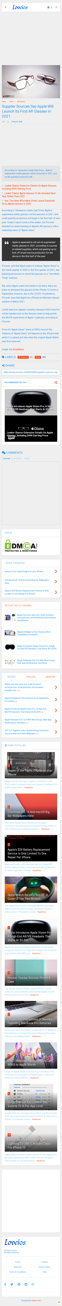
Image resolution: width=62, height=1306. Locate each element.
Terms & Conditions (17, 1272)
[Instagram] (33, 1284)
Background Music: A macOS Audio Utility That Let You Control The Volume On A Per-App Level (30, 1102)
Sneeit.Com (36, 1301)
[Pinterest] (19, 1284)
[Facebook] (5, 1284)
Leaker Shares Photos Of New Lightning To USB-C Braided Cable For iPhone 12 (29, 1143)
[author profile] (8, 121)
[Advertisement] (31, 37)
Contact (44, 1262)
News (11, 101)
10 (9, 1135)
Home (4, 101)
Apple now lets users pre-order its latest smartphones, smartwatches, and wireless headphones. (36, 617)
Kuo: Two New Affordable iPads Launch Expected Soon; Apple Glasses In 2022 (28, 202)
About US (17, 1267)
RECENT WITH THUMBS (18, 605)
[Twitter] (11, 1284)
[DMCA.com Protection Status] (21, 551)
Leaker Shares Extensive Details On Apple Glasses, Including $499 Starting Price (29, 187)
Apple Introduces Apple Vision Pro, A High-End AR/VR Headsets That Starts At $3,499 (30, 408)
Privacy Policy (44, 1267)
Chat (44, 1272)
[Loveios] (20, 8)
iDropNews (18, 349)
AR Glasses (21, 101)
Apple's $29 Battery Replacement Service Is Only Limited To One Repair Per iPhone (29, 853)
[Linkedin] (26, 1284)
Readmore (29, 788)
